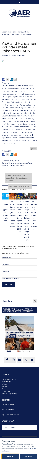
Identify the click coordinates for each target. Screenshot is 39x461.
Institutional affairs (25, 163)
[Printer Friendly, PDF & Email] (33, 148)
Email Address (6, 257)
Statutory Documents (9, 379)
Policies (16, 161)
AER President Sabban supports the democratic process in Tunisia (18, 178)
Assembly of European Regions (19, 13)
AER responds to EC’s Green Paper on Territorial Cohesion (34, 215)
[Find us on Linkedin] (11, 154)
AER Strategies (7, 381)
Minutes (4, 384)
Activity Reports (7, 389)
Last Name (5, 271)
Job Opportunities (8, 410)
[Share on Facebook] (3, 79)
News (11, 161)
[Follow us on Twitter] (7, 154)
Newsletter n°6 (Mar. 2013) (20, 187)
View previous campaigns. (10, 278)
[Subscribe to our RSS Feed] (15, 154)
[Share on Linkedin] (11, 79)
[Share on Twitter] (7, 79)
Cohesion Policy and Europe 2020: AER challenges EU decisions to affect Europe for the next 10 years (27, 221)
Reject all (10, 456)
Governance (15, 163)
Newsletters (6, 391)
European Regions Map (9, 393)
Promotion (5, 165)
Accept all (28, 456)
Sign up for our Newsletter (10, 414)
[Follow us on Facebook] (3, 154)
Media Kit (5, 386)
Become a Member (8, 405)
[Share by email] (15, 79)
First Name (5, 264)
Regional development (17, 165)
